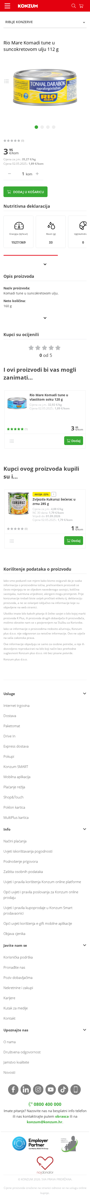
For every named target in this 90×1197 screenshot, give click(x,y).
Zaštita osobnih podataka (23, 871)
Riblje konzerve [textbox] (19, 22)
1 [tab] (36, 127)
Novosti (9, 1072)
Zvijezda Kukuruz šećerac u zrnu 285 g (54, 501)
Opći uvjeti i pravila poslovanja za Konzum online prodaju (40, 895)
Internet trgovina (16, 705)
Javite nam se (15, 945)
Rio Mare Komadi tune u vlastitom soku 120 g (49, 397)
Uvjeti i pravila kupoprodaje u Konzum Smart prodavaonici (37, 910)
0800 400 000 (47, 1104)
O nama (9, 1041)
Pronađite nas (14, 967)
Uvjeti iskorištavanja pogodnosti (27, 851)
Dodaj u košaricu (28, 192)
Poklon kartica (14, 807)
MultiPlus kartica (16, 817)
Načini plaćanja (15, 841)
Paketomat (11, 726)
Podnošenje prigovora (20, 861)
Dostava (9, 715)
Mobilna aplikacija (16, 776)
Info (6, 829)
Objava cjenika (14, 933)
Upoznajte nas (15, 1030)
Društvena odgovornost (22, 1052)
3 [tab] (48, 127)
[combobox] (45, 22)
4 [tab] (53, 127)
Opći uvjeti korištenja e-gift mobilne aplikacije (37, 923)
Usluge (9, 693)
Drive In (9, 736)
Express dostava (16, 746)
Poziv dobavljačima (18, 977)
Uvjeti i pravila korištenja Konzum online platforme (42, 881)
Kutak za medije (15, 1008)
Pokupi (8, 756)
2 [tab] (42, 127)
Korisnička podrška (18, 957)
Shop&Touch (13, 797)
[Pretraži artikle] (73, 6)
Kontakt (9, 1018)
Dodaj (75, 441)
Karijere (9, 998)
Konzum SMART (15, 766)
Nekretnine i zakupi (18, 987)
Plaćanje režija (14, 787)
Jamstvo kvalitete (16, 1062)
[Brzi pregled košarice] (84, 6)
